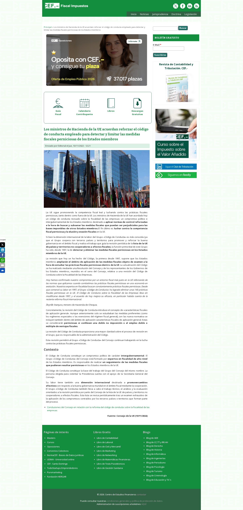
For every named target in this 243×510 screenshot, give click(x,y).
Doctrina (175, 14)
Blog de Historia (154, 449)
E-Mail (157, 44)
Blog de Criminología (156, 475)
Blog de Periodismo (156, 462)
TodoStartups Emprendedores (62, 468)
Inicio (134, 14)
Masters (51, 437)
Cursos (50, 442)
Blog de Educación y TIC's (158, 479)
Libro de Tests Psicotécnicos (111, 463)
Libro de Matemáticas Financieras (113, 459)
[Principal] (66, 8)
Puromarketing (54, 472)
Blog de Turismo (154, 471)
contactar (141, 494)
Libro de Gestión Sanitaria (110, 468)
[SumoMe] (2, 270)
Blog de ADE (152, 437)
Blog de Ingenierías (155, 458)
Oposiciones (53, 446)
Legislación (190, 14)
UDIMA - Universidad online (60, 459)
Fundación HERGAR (56, 476)
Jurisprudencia (159, 14)
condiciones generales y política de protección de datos (134, 500)
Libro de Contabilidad (107, 437)
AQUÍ (143, 504)
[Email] (2, 265)
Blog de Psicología (155, 466)
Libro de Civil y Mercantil (109, 446)
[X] (2, 244)
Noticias (144, 14)
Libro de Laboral (105, 442)
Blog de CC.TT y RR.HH (157, 442)
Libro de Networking (107, 455)
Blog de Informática (156, 453)
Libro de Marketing (106, 450)
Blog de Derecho (154, 445)
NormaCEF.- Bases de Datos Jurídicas (65, 455)
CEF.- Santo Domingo (57, 463)
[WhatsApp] (2, 260)
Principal (48, 27)
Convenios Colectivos (58, 450)
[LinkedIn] (2, 249)
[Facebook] (2, 255)
